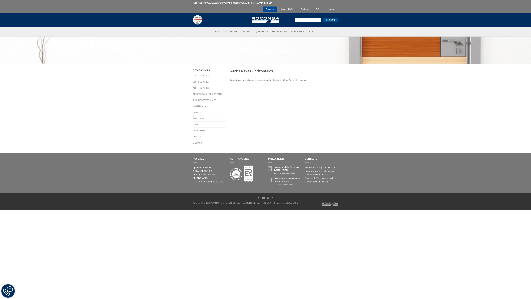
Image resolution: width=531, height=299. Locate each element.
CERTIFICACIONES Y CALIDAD (208, 181)
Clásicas (197, 112)
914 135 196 (322, 181)
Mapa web (225, 203)
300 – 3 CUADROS (201, 82)
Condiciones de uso (278, 203)
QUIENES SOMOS (202, 167)
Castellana (199, 106)
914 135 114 (266, 2)
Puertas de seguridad (226, 32)
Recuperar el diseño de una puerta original (286, 168)
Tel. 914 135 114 (313, 167)
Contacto (270, 9)
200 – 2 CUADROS (201, 75)
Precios (246, 32)
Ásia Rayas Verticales (204, 100)
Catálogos (305, 9)
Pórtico (197, 137)
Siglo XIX (197, 143)
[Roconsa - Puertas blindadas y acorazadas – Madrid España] (265, 20)
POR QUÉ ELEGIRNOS (204, 174)
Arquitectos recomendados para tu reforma (287, 179)
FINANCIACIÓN (201, 178)
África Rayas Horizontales (207, 94)
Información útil (287, 9)
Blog (311, 32)
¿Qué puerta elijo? (265, 32)
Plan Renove (297, 32)
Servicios (282, 32)
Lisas (195, 124)
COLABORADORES (202, 171)
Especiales (198, 118)
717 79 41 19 (328, 167)
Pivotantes (199, 130)
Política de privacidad (240, 203)
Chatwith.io (293, 203)
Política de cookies (259, 203)
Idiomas (331, 9)
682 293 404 (322, 174)
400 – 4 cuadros (201, 88)
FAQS (318, 9)
